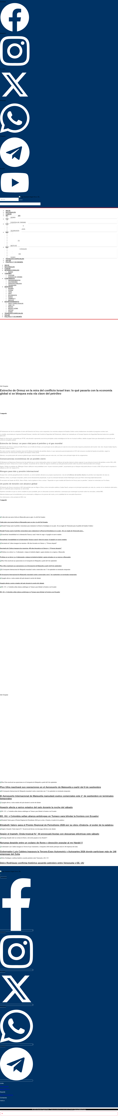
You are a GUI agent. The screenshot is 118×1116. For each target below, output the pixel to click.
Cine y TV (11, 305)
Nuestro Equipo (4, 1086)
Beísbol (11, 288)
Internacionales (12, 270)
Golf (10, 293)
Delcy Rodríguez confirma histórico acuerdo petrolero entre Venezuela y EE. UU (42, 863)
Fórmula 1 (11, 298)
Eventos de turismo (18, 222)
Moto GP (14, 245)
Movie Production (5, 1089)
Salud (8, 260)
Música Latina (13, 308)
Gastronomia (13, 282)
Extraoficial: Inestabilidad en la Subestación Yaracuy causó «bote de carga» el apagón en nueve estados (33, 539)
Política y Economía (14, 262)
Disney (13, 257)
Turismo (8, 273)
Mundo (13, 217)
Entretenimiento (12, 301)
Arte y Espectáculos (15, 303)
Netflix (10, 310)
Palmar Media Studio (80, 1109)
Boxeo (10, 296)
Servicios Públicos (15, 283)
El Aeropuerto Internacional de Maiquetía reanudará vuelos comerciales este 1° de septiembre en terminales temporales (38, 574)
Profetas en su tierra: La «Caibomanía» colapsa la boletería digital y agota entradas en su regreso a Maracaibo (35, 557)
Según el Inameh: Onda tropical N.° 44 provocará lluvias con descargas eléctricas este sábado (49, 834)
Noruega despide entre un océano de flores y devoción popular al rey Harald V (41, 842)
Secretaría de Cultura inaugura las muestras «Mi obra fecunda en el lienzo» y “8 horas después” (31, 548)
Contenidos (10, 278)
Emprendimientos (14, 280)
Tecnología (15, 230)
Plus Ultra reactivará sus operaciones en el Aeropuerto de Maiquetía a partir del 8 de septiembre (31, 566)
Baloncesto (12, 295)
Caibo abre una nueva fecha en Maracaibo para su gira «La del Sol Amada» (24, 522)
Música (10, 306)
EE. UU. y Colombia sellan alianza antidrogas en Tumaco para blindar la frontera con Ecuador (30, 592)
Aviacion (11, 275)
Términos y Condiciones (6, 1095)
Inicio (8, 210)
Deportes (9, 287)
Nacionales (11, 212)
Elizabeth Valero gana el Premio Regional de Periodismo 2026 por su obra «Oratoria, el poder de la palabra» (57, 825)
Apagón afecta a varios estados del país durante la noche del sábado (22, 583)
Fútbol (10, 290)
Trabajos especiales (15, 259)
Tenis (10, 292)
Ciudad (9, 214)
